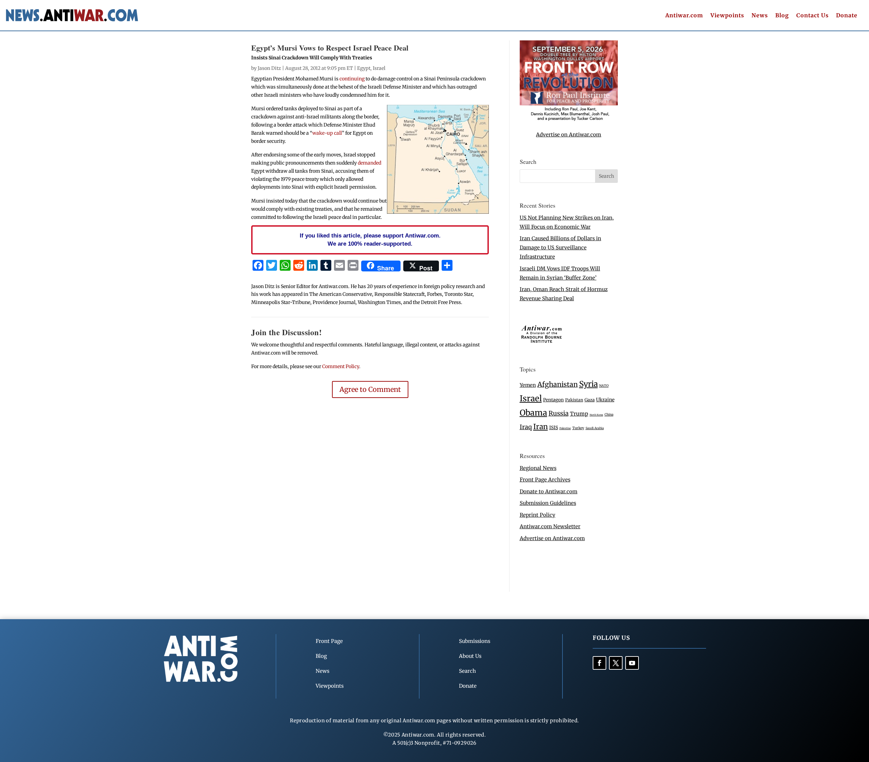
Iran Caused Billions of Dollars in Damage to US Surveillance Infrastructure (560, 247)
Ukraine (605, 400)
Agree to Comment (370, 389)
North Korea (596, 414)
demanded (369, 163)
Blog (782, 16)
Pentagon (553, 400)
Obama (533, 413)
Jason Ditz (269, 68)
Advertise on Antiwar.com (568, 134)
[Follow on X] (616, 663)
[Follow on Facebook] (599, 663)
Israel (379, 68)
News (760, 16)
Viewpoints (727, 16)
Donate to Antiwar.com (548, 491)
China (609, 415)
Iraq (526, 427)
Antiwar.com (684, 16)
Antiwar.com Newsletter (550, 526)
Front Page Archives (545, 479)
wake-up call (327, 133)
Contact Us (812, 16)
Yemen (528, 385)
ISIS (553, 428)
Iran (540, 426)
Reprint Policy (537, 515)
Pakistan (574, 399)
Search (467, 671)
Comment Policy (340, 366)
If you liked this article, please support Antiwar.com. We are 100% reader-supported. (370, 239)
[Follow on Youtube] (632, 663)
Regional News (538, 468)
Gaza (590, 399)
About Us (470, 656)
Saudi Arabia (595, 428)
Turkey (578, 428)
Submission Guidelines (548, 503)
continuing (352, 79)
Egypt (363, 68)
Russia (559, 413)
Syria (588, 384)
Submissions (474, 641)
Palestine (565, 428)
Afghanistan (557, 384)
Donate (846, 16)
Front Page (329, 641)
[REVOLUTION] (569, 119)
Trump (579, 414)
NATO (604, 386)
